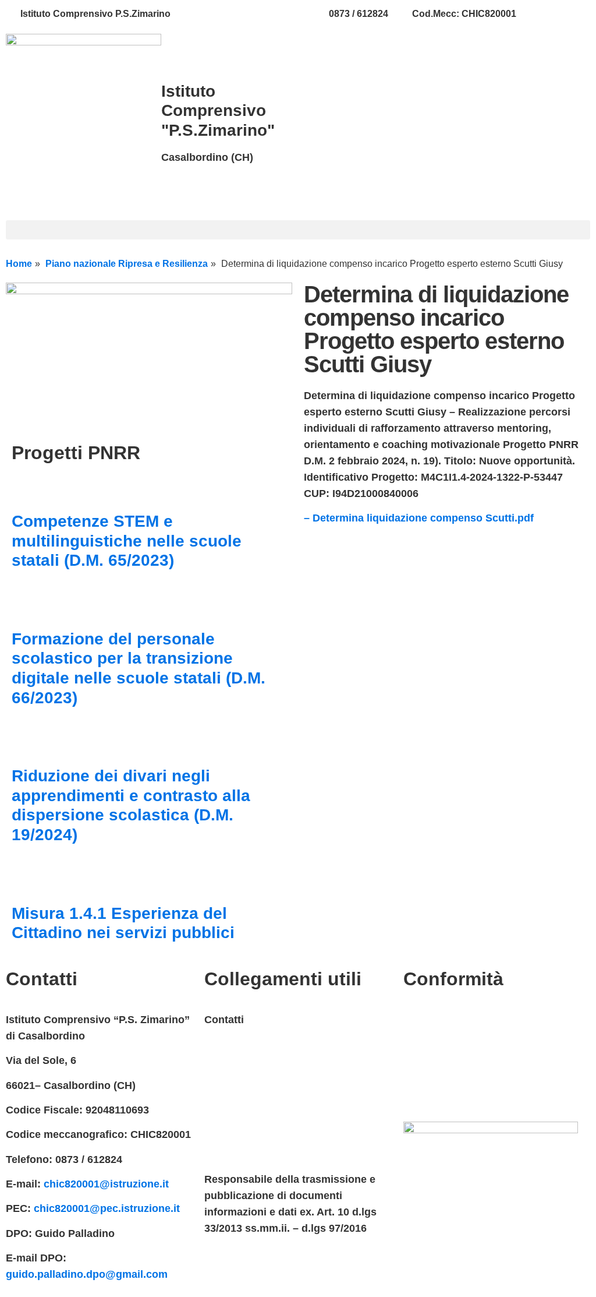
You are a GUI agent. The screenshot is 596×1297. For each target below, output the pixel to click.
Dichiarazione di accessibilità (476, 1044)
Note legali (429, 1069)
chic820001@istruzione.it (249, 14)
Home (19, 264)
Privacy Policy (438, 1019)
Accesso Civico (243, 1069)
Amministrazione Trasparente (277, 1093)
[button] (298, 229)
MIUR (217, 1044)
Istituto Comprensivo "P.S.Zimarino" (218, 110)
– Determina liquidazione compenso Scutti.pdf (419, 518)
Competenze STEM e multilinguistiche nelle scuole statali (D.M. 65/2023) (127, 540)
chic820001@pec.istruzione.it (107, 1208)
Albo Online (233, 1118)
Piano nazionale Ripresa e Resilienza (126, 264)
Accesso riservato (448, 1093)
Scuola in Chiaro (245, 1143)
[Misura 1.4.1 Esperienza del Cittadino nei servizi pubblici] (26, 880)
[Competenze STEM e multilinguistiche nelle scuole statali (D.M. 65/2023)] (26, 488)
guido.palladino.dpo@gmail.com (87, 1274)
